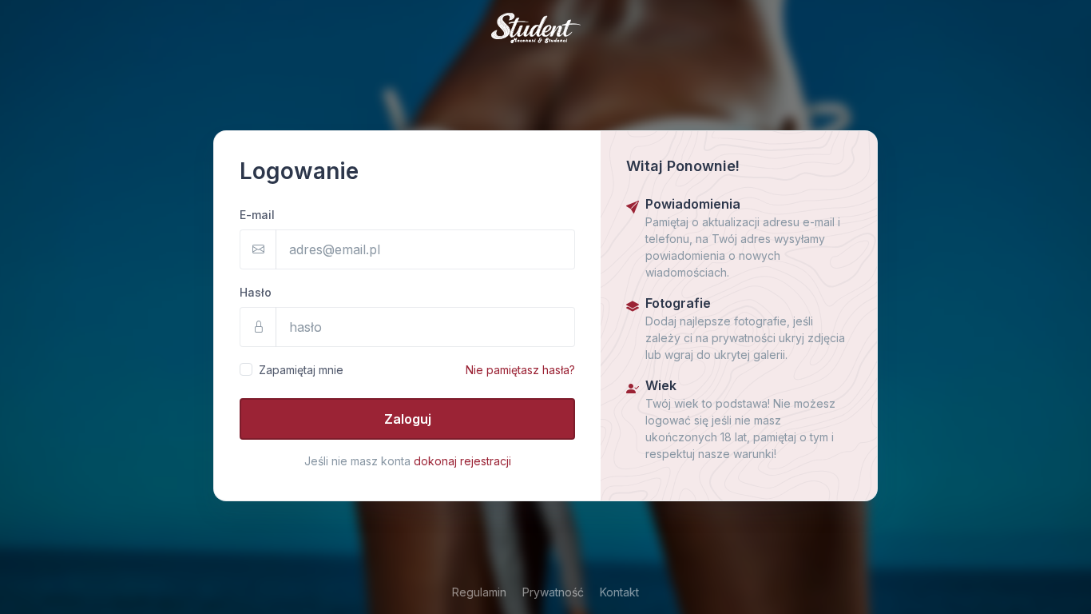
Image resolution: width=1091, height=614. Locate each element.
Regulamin (479, 592)
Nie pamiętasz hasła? (520, 370)
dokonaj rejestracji (462, 461)
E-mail (257, 214)
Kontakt (619, 592)
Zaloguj (407, 419)
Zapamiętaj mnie (301, 370)
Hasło (256, 292)
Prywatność (553, 592)
